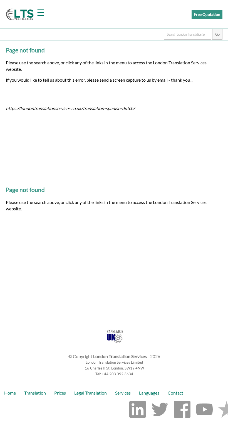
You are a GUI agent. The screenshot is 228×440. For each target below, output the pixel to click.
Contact (175, 392)
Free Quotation (207, 14)
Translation (35, 392)
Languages (149, 392)
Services (123, 392)
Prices (60, 392)
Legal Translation (90, 392)
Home (10, 392)
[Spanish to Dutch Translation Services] (114, 344)
